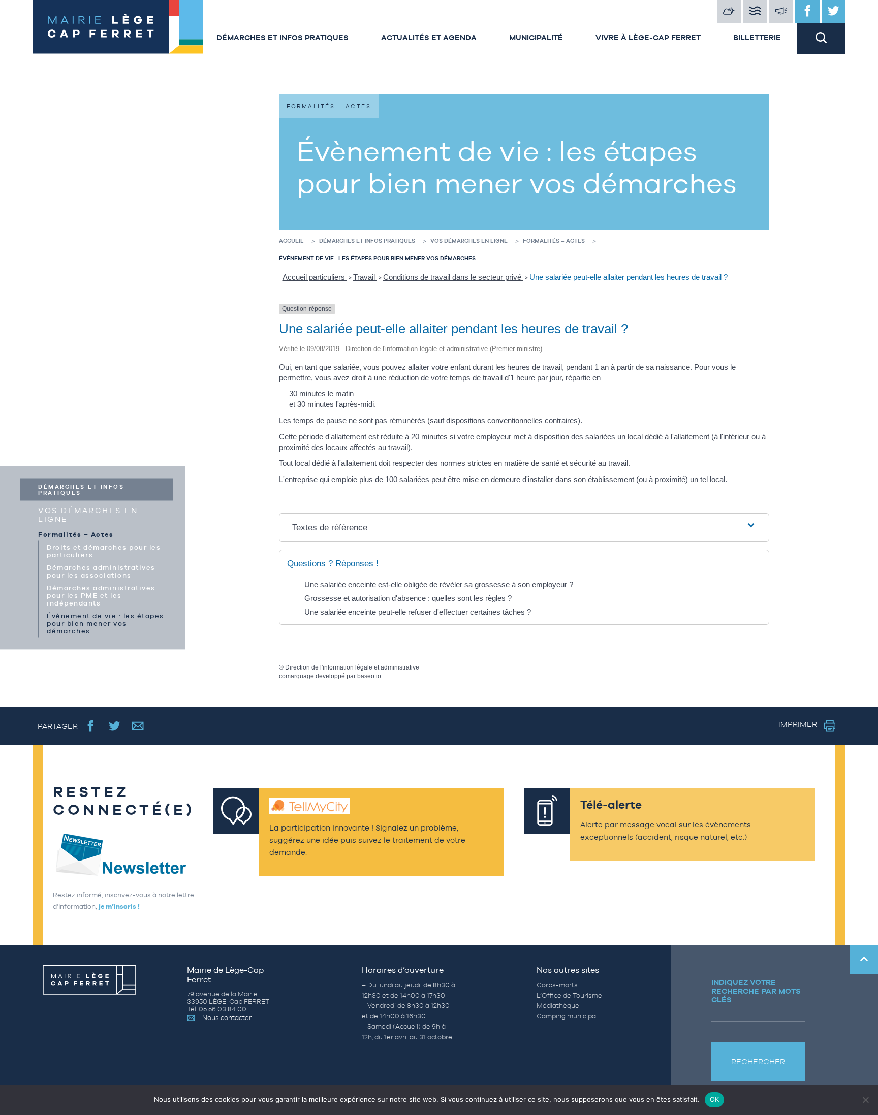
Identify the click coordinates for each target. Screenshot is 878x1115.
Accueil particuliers (315, 277)
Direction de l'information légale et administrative (352, 667)
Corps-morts (557, 985)
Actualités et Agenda (429, 37)
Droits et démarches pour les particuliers (104, 550)
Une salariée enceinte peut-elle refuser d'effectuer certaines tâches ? (417, 612)
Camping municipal (567, 1016)
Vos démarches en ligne (88, 514)
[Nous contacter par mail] (138, 725)
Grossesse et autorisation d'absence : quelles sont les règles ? (408, 598)
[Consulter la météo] (729, 11)
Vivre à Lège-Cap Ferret (648, 37)
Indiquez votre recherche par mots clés (756, 991)
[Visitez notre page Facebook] (807, 11)
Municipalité (536, 37)
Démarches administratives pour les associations (101, 571)
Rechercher (758, 1061)
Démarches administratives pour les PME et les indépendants (101, 595)
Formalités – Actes (75, 534)
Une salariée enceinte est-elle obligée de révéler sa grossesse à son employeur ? (438, 584)
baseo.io (369, 676)
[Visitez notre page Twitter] (834, 11)
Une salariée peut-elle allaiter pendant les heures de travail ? (628, 277)
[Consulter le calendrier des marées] (755, 11)
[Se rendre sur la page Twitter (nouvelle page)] (115, 725)
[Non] (865, 1100)
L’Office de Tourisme (569, 995)
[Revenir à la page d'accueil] (116, 27)
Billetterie (757, 37)
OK (714, 1099)
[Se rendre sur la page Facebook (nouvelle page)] (91, 725)
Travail (365, 277)
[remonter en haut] (864, 959)
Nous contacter (227, 1018)
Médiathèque (558, 1005)
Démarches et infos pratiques (282, 37)
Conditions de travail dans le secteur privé (453, 277)
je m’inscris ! (119, 906)
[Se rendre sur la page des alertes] (781, 11)
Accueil (291, 240)
